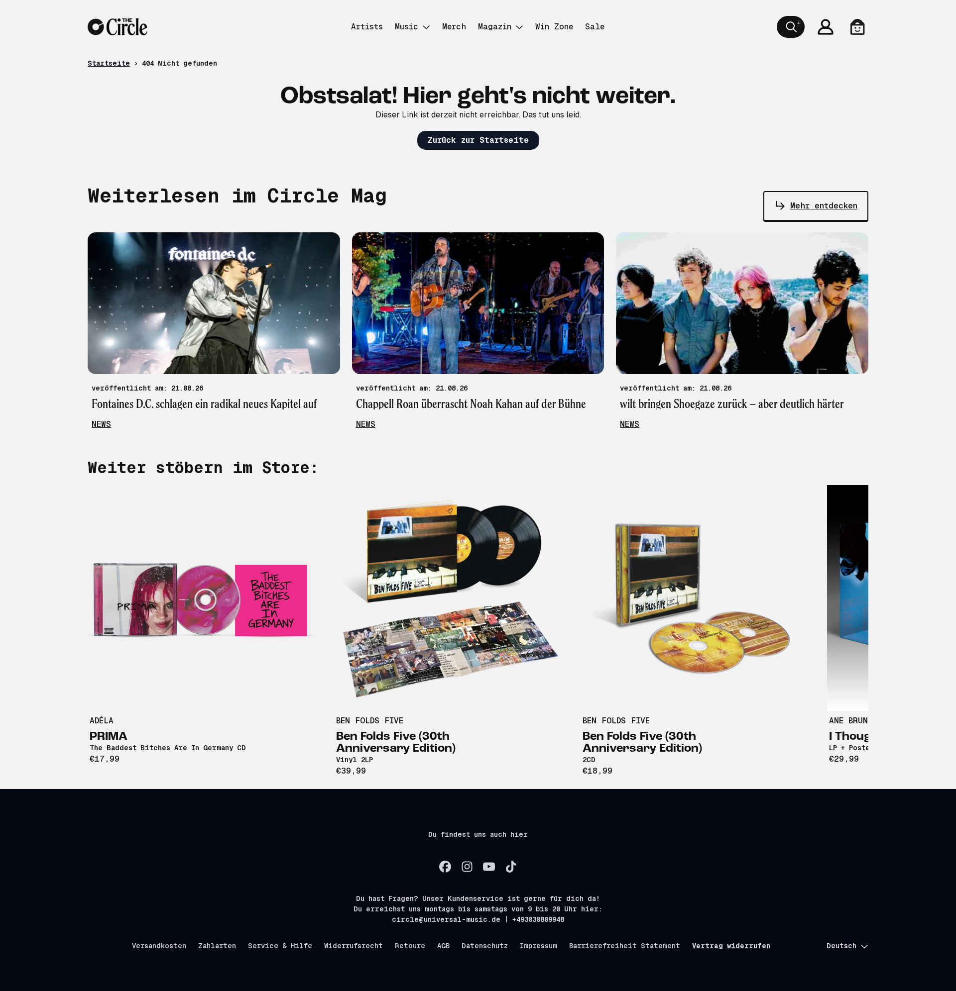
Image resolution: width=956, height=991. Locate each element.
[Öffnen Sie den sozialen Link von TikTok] (511, 867)
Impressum (538, 946)
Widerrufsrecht (353, 946)
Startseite (109, 63)
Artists (367, 26)
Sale (594, 26)
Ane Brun (848, 720)
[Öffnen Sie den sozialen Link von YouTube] (489, 867)
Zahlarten (217, 946)
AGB (443, 946)
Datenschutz (485, 946)
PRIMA (108, 737)
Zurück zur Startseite (478, 140)
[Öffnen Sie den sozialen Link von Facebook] (445, 867)
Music (406, 26)
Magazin (494, 26)
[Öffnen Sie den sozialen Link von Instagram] (467, 867)
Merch (454, 26)
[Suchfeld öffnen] (791, 27)
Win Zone (554, 26)
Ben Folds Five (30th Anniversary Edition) (396, 743)
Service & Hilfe (280, 946)
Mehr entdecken (823, 205)
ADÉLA (102, 720)
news (101, 424)
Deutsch (841, 946)
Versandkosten (159, 946)
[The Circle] (117, 26)
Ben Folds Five (369, 720)
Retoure (410, 946)
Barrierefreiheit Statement (624, 946)
